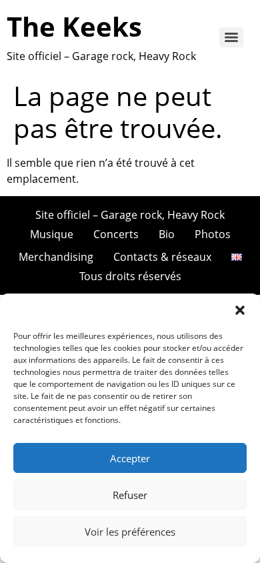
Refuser (130, 495)
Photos (213, 234)
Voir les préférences (130, 531)
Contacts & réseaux (162, 256)
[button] (240, 310)
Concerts (116, 234)
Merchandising (56, 256)
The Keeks (74, 26)
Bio (167, 234)
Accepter (130, 458)
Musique (51, 234)
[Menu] (231, 37)
